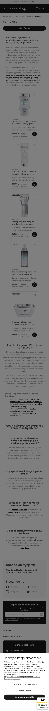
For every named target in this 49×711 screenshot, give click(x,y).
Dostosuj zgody (24, 691)
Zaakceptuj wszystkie (24, 697)
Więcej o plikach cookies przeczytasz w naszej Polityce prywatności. (22, 678)
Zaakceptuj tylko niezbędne (25, 684)
